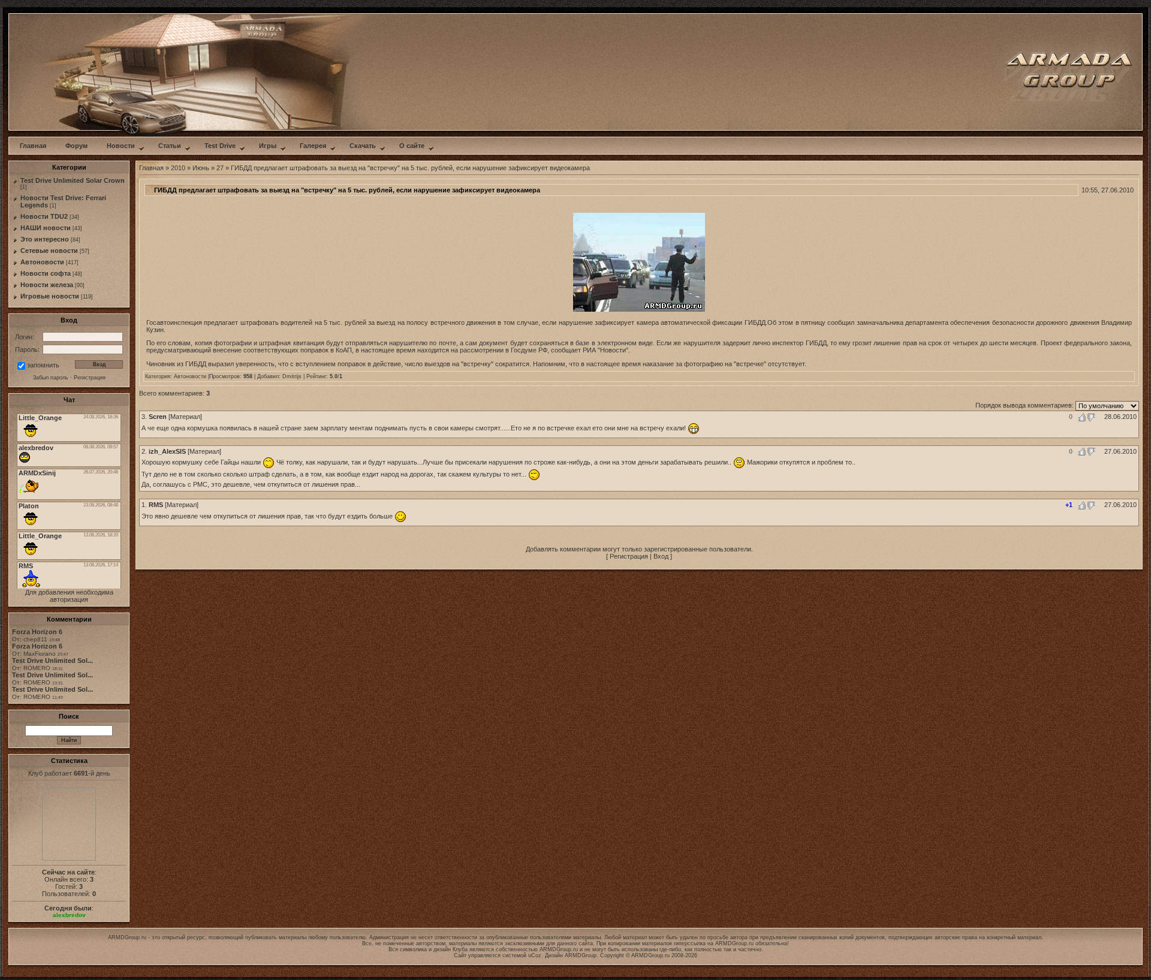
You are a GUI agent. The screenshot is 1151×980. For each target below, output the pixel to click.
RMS (156, 504)
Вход (660, 556)
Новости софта (45, 273)
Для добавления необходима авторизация (69, 596)
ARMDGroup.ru (734, 943)
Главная (151, 167)
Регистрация (629, 556)
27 (220, 167)
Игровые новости (49, 296)
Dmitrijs (292, 376)
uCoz (534, 955)
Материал (185, 416)
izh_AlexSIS (167, 451)
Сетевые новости (49, 250)
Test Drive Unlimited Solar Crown (72, 180)
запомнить (43, 365)
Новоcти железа (46, 284)
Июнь (200, 167)
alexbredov (69, 915)
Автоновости (42, 262)
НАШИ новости (45, 227)
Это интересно (44, 239)
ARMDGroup (580, 955)
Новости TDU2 (44, 216)
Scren (158, 416)
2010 (178, 167)
